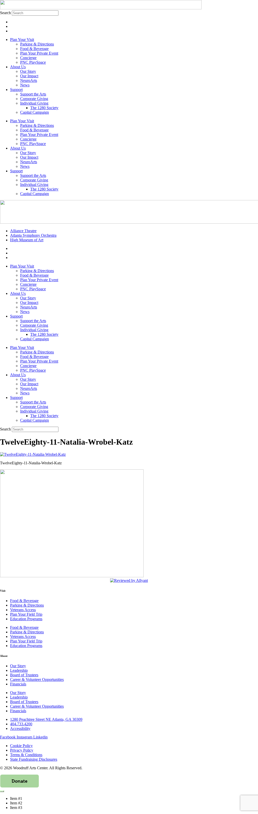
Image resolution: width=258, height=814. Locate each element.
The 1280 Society (44, 108)
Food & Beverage (34, 48)
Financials (18, 684)
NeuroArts (28, 80)
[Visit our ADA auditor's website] (129, 580)
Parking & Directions (37, 44)
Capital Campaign (34, 112)
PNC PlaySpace (33, 62)
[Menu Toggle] (2, 791)
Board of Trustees (24, 675)
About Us (18, 67)
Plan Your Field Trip (26, 614)
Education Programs (26, 619)
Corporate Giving (34, 99)
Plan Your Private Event (39, 53)
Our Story (28, 71)
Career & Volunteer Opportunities (37, 679)
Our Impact (29, 76)
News (24, 85)
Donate (19, 781)
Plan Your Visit (22, 39)
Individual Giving (34, 103)
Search (5, 13)
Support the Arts (33, 94)
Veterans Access (23, 610)
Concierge (28, 58)
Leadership (19, 670)
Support (16, 89)
